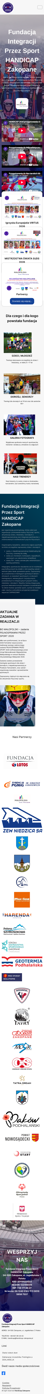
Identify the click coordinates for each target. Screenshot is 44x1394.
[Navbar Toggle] (39, 7)
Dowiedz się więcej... (22, 301)
